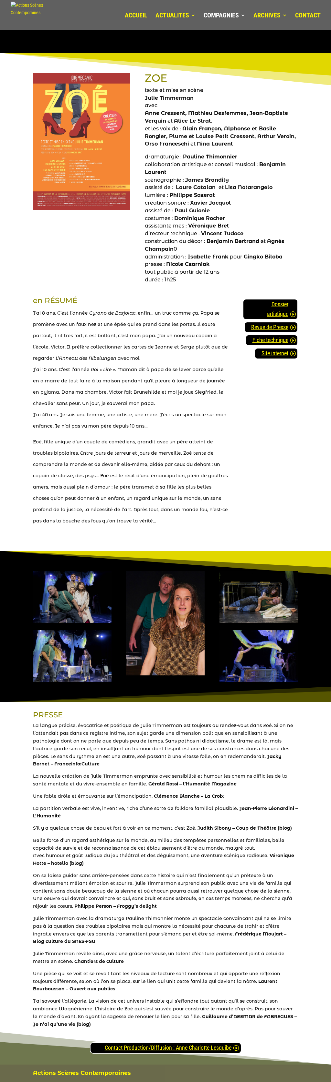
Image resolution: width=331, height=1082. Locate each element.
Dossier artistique (277, 309)
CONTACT (308, 16)
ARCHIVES (267, 16)
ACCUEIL (136, 16)
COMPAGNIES (221, 16)
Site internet (275, 353)
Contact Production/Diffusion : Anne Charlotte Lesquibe (168, 1047)
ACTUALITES (172, 16)
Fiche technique (270, 340)
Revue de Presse (269, 327)
